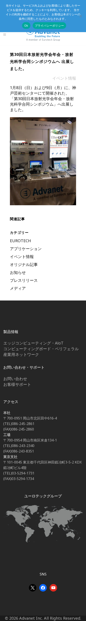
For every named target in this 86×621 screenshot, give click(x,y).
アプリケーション (26, 248)
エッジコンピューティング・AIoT (33, 343)
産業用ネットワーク (21, 354)
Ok (26, 25)
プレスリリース (24, 280)
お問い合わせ (15, 378)
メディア (18, 288)
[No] (80, 16)
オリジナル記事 (24, 264)
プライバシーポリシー (49, 25)
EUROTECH (20, 240)
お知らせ (18, 272)
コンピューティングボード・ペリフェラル (41, 348)
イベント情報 (64, 78)
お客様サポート (17, 384)
